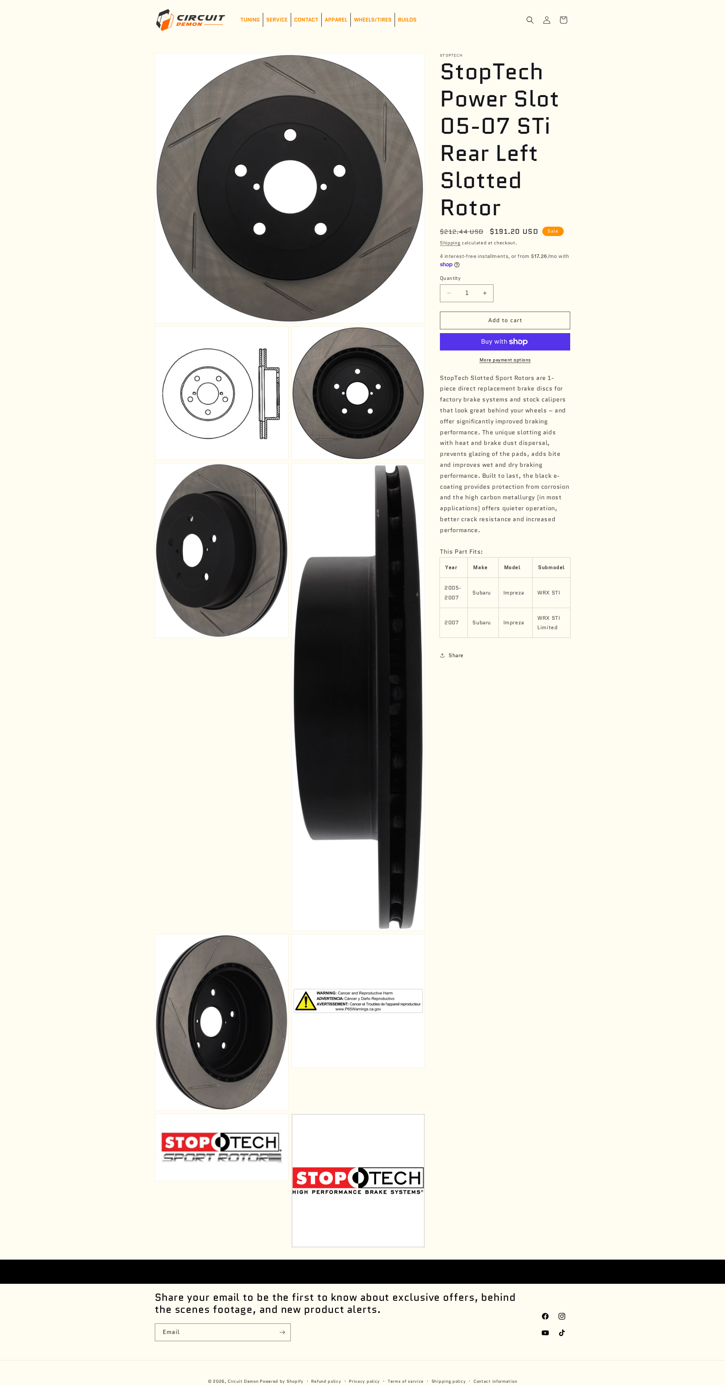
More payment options (505, 360)
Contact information (495, 1381)
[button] (530, 20)
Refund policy (326, 1381)
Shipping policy (449, 1381)
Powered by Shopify (282, 1381)
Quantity (450, 278)
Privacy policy (364, 1381)
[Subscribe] (282, 1332)
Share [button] (456, 655)
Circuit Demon (243, 1381)
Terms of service (406, 1381)
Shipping (450, 242)
